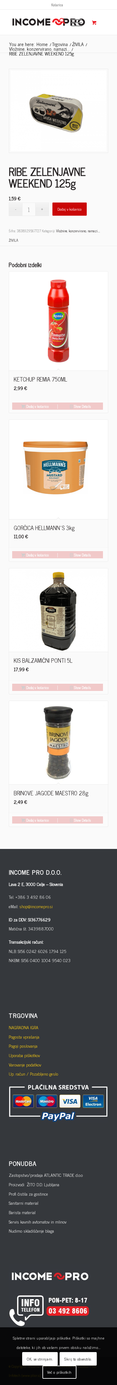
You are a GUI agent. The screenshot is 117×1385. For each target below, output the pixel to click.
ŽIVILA (13, 240)
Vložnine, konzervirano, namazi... (78, 231)
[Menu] (73, 22)
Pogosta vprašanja (24, 1036)
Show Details (82, 406)
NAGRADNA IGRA (23, 1027)
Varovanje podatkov (25, 1064)
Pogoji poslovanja (23, 1045)
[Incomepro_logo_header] (48, 22)
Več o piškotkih (59, 1372)
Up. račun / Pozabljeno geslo (33, 1073)
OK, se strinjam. (40, 1359)
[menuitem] (57, 4)
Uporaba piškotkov (24, 1055)
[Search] (59, 22)
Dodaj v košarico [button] (37, 406)
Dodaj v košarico (69, 209)
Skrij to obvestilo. (78, 1359)
